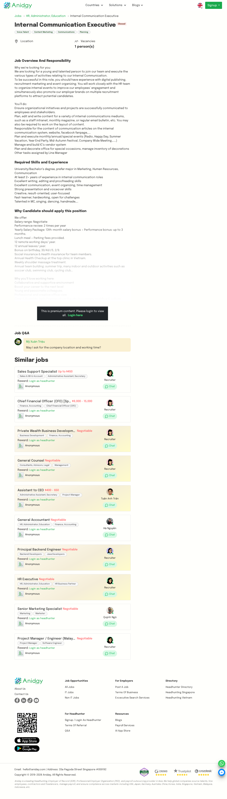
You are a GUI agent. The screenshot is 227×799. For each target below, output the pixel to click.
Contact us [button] (21, 694)
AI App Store (122, 731)
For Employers (124, 681)
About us (20, 689)
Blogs (136, 5)
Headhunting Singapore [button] (180, 692)
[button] (42, 381)
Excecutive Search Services (132, 698)
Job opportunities (76, 681)
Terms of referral (76, 725)
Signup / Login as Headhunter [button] (83, 720)
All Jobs (69, 687)
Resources (122, 714)
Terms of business (126, 692)
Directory (172, 681)
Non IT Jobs (72, 698)
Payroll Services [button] (124, 725)
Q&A (67, 731)
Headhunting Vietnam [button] (179, 698)
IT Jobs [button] (69, 692)
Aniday (47, 775)
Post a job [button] (121, 687)
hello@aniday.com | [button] (35, 769)
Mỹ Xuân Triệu (35, 341)
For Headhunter (75, 714)
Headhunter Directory (179, 687)
